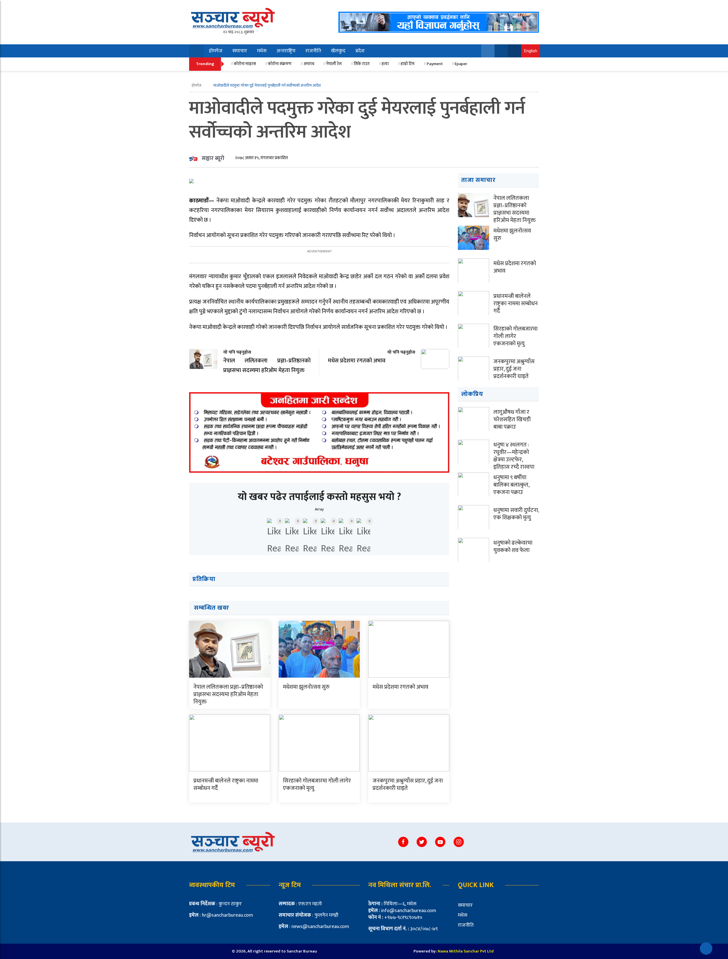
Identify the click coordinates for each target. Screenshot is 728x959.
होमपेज (215, 51)
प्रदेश (360, 51)
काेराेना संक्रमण (279, 63)
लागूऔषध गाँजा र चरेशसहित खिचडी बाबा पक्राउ (512, 419)
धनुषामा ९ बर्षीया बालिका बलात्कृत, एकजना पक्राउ (511, 485)
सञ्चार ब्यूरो (213, 158)
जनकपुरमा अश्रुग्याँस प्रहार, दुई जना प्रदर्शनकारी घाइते (408, 784)
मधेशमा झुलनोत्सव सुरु (306, 687)
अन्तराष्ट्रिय (285, 51)
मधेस (261, 51)
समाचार (239, 51)
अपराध (309, 63)
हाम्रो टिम (408, 63)
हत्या (385, 63)
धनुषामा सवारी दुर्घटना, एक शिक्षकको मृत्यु (516, 513)
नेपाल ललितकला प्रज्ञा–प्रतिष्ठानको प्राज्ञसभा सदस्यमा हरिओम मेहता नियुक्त (228, 694)
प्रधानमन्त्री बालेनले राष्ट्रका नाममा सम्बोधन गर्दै (225, 784)
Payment (435, 63)
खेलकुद (338, 51)
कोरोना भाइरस (245, 63)
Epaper (461, 63)
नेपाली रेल (334, 63)
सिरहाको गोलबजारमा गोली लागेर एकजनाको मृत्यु (317, 784)
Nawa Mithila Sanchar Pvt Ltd (466, 951)
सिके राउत (362, 63)
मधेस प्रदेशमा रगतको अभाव (400, 687)
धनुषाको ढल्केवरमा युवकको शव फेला (512, 546)
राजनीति (313, 51)
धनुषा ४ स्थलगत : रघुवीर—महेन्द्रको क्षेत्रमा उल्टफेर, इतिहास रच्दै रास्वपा (513, 456)
